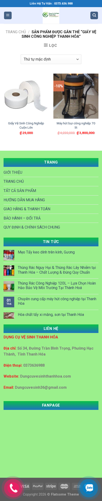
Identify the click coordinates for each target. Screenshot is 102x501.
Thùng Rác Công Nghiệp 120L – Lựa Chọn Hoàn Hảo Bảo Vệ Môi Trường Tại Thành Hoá (57, 285)
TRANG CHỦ (14, 181)
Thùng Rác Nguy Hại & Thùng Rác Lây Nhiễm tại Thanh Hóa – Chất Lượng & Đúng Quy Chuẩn (57, 269)
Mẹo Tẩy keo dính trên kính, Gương (46, 252)
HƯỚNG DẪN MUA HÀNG (24, 200)
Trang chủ (16, 32)
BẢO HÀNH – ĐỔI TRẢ (22, 218)
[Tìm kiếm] (94, 15)
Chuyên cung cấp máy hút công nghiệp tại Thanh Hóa (57, 301)
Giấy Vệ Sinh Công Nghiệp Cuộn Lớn (26, 125)
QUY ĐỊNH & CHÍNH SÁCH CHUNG (32, 227)
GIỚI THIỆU (13, 172)
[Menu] (8, 15)
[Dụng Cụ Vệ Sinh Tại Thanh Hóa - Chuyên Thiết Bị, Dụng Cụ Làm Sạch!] (51, 15)
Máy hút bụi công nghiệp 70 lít (76, 125)
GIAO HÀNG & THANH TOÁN (27, 209)
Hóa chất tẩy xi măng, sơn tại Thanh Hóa (51, 314)
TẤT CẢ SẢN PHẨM (20, 190)
